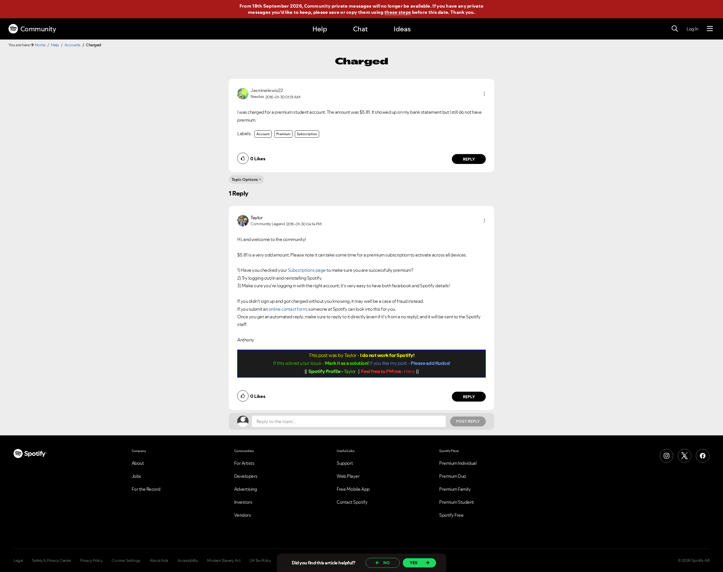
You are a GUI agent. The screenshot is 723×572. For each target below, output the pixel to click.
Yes (413, 563)
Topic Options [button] (245, 179)
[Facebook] (702, 456)
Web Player (348, 476)
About (138, 463)
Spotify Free (451, 515)
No (386, 563)
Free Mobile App (353, 489)
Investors (243, 502)
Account (263, 134)
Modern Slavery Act (223, 560)
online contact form (288, 309)
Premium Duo (452, 476)
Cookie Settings (126, 560)
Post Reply (468, 421)
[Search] (675, 28)
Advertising (245, 489)
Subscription (307, 134)
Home (40, 45)
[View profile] (243, 93)
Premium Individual (457, 463)
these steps (397, 12)
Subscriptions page (307, 270)
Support (345, 463)
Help (319, 29)
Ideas (402, 29)
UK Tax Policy (260, 560)
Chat (360, 29)
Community (38, 29)
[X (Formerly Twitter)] (684, 456)
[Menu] (710, 29)
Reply (469, 159)
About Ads (159, 560)
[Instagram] (666, 456)
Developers (246, 476)
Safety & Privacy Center (51, 560)
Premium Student (456, 502)
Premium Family (455, 489)
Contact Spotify (352, 502)
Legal (18, 560)
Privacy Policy (91, 560)
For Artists (244, 463)
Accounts (72, 45)
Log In (692, 29)
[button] (484, 93)
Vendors (242, 515)
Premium (283, 134)
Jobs (136, 476)
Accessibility (187, 560)
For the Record (146, 489)
